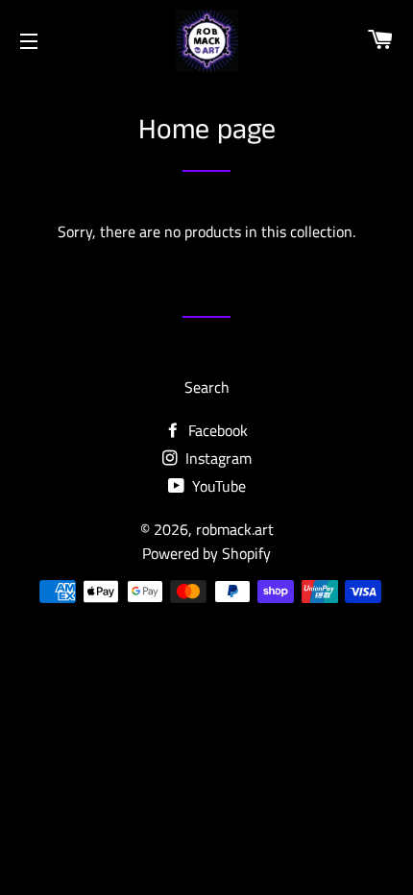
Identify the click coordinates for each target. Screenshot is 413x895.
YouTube (217, 485)
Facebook (216, 430)
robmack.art (235, 529)
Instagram (217, 458)
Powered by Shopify (206, 553)
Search (207, 387)
